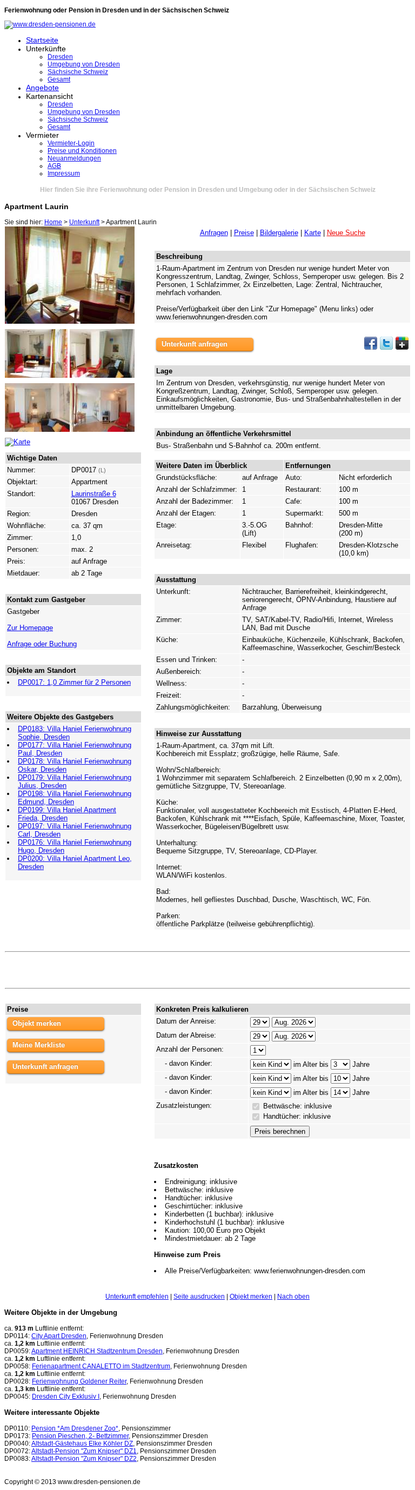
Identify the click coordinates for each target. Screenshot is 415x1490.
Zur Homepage (30, 628)
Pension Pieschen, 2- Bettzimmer (80, 1436)
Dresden (60, 57)
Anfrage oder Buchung (42, 644)
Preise (244, 233)
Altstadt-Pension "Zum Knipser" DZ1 (84, 1451)
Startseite (42, 40)
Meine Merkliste (38, 1045)
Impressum (64, 173)
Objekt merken (36, 1023)
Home (53, 222)
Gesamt (59, 79)
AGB (54, 166)
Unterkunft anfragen (194, 344)
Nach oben (293, 1296)
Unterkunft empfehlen (137, 1296)
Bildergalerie (279, 233)
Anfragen (214, 233)
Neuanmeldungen (74, 158)
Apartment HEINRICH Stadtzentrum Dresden (97, 1351)
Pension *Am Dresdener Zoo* (74, 1428)
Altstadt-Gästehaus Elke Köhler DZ (82, 1443)
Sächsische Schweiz (78, 72)
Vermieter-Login (71, 143)
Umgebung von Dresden (84, 64)
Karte (312, 233)
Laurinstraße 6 (93, 494)
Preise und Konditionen (82, 151)
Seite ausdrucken (199, 1296)
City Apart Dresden (58, 1336)
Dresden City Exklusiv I (65, 1396)
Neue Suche (346, 233)
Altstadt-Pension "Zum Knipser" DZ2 (84, 1458)
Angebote (42, 87)
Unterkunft (84, 222)
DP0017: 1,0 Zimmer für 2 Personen (74, 682)
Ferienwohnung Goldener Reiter (79, 1381)
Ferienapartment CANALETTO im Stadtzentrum (101, 1366)
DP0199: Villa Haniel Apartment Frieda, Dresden (67, 814)
